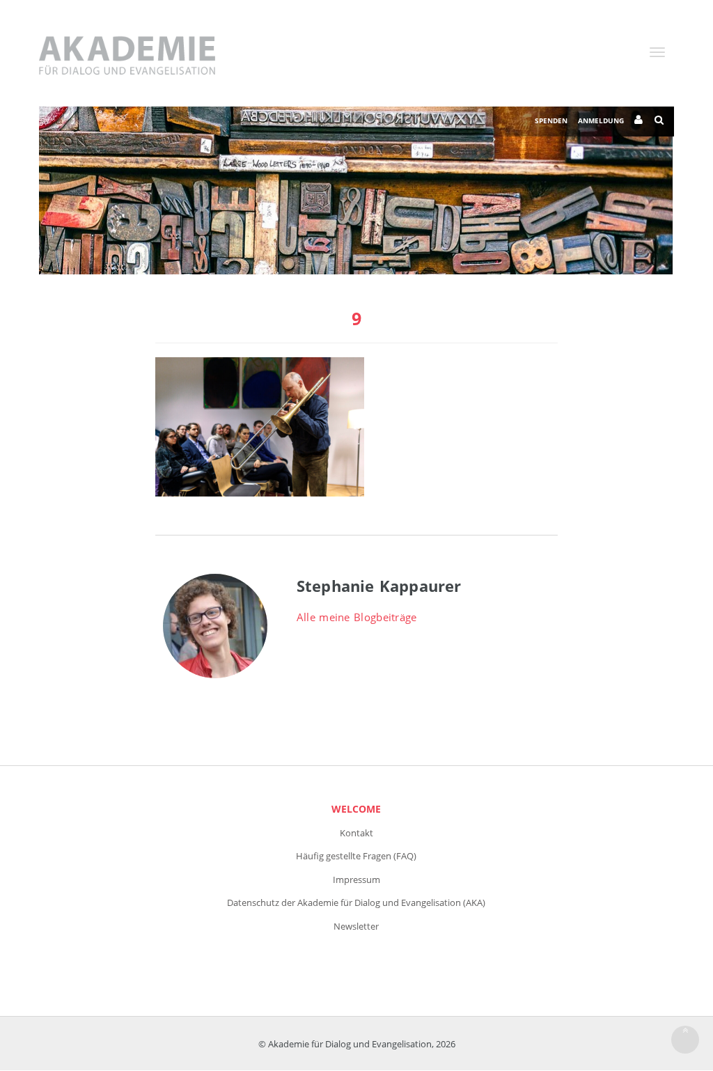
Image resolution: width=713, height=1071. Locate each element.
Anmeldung (601, 120)
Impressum (356, 879)
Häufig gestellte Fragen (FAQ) (356, 856)
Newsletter (356, 926)
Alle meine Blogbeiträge (357, 617)
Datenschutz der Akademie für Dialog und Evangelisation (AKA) (356, 902)
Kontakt (356, 833)
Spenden (551, 120)
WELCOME (356, 808)
